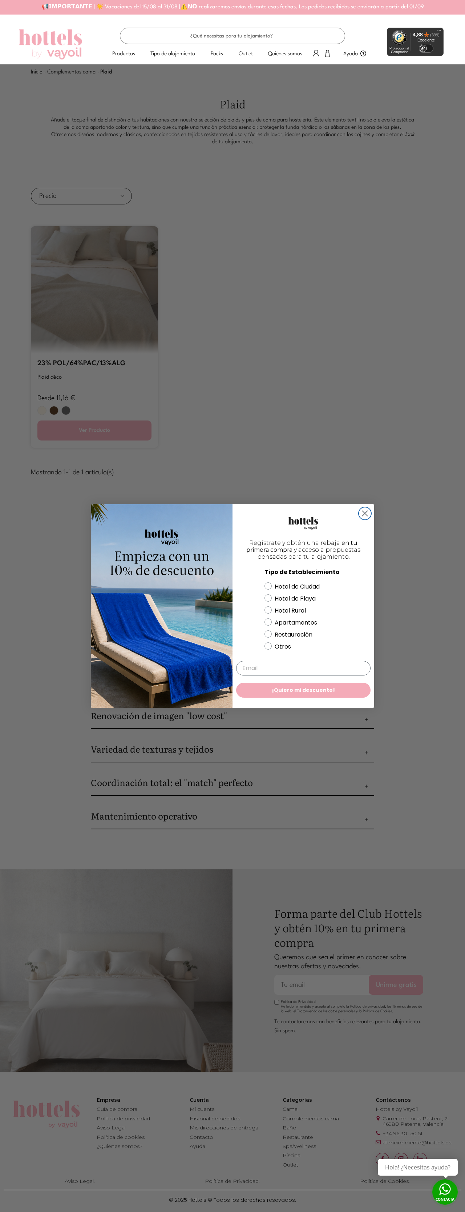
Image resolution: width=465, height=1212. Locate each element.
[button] (123, 54)
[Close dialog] (365, 513)
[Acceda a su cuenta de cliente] (316, 53)
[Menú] (439, 32)
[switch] (426, 48)
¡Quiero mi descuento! (303, 690)
